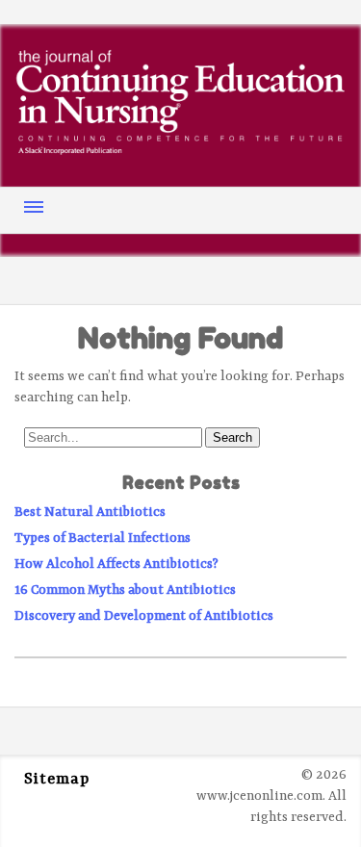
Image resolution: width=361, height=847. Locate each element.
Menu (33, 207)
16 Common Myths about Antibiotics (125, 590)
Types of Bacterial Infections (102, 538)
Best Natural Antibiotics (90, 512)
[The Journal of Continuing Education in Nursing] (180, 149)
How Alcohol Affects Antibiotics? (116, 564)
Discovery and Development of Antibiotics (143, 616)
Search (232, 437)
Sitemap (57, 779)
